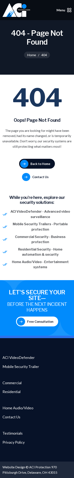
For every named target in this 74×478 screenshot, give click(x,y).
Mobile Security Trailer (20, 366)
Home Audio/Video (27, 262)
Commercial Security (32, 237)
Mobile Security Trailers (32, 224)
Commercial (12, 383)
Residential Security (34, 249)
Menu (61, 10)
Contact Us (11, 417)
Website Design (13, 467)
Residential (11, 391)
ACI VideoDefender (26, 211)
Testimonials (12, 433)
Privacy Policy (13, 442)
